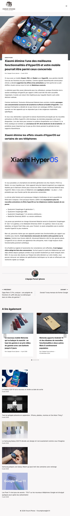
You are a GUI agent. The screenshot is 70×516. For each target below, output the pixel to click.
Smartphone (9, 57)
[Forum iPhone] (9, 6)
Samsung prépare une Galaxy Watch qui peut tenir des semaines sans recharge (29, 467)
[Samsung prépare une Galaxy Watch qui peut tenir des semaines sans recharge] (35, 455)
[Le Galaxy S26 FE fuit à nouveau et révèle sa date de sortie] (35, 378)
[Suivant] (65, 336)
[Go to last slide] (5, 336)
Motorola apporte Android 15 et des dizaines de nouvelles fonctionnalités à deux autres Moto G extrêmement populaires (51, 343)
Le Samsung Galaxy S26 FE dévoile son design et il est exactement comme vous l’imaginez (33, 441)
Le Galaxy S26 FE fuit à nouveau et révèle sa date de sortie (22, 389)
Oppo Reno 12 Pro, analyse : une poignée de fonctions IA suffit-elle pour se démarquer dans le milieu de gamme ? (17, 293)
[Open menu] (66, 6)
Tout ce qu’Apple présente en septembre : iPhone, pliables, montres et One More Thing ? (32, 415)
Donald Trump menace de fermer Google (54, 291)
